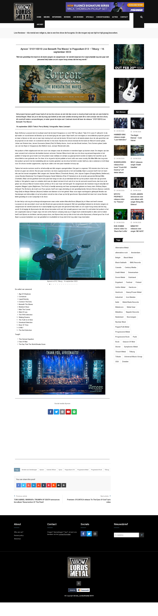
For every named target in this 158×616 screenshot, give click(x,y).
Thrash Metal (120, 352)
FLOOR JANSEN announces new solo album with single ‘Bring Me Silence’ (137, 199)
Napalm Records (132, 312)
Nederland (119, 317)
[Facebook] (18, 485)
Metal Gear (131, 307)
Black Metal (128, 258)
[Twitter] (56, 412)
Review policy (19, 535)
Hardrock (119, 292)
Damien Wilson (51, 470)
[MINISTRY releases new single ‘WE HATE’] (137, 214)
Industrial (119, 297)
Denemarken (133, 272)
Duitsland (132, 277)
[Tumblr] (43, 485)
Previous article (21, 496)
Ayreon (42, 470)
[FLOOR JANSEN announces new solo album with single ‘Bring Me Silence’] (137, 182)
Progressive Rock (96, 470)
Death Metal (120, 272)
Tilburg (107, 470)
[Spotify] (74, 412)
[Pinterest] (48, 485)
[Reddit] (53, 485)
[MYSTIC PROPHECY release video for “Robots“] (120, 182)
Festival (129, 282)
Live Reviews (78, 17)
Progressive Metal (82, 470)
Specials (90, 17)
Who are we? (18, 532)
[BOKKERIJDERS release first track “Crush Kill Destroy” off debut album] (120, 150)
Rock (117, 342)
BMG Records (135, 262)
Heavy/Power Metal (133, 292)
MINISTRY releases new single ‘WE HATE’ (137, 228)
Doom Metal (120, 277)
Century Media (130, 267)
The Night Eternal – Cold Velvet (136, 138)
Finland (138, 282)
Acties (115, 17)
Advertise (17, 539)
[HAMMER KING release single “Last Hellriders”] (120, 123)
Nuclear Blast (120, 322)
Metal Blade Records (131, 302)
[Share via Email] (59, 485)
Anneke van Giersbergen (29, 470)
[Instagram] (95, 533)
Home (39, 17)
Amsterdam (135, 253)
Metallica (119, 312)
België (117, 258)
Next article (105, 496)
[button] (49, 284)
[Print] (63, 485)
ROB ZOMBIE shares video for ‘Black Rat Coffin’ (120, 228)
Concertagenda (103, 17)
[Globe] (62, 412)
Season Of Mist (129, 342)
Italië (117, 302)
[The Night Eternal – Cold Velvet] (137, 123)
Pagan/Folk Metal (122, 327)
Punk (135, 337)
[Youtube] (68, 412)
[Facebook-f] (50, 412)
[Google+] (28, 485)
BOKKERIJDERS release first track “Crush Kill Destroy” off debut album (120, 167)
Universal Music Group (133, 357)
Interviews (56, 17)
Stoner (118, 347)
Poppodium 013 (70, 470)
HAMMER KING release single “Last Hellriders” (120, 137)
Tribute (118, 357)
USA (117, 362)
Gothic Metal (120, 287)
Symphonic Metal (131, 347)
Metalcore (119, 307)
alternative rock (121, 253)
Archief (40, 24)
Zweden (125, 362)
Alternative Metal (122, 248)
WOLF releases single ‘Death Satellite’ (137, 164)
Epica (60, 470)
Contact (124, 17)
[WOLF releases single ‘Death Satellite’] (137, 150)
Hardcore (132, 287)
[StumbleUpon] (38, 485)
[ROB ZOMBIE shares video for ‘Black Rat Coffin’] (120, 214)
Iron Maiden (130, 297)
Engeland (119, 282)
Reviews (67, 17)
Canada (118, 267)
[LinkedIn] (33, 485)
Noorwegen (131, 317)
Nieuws (47, 17)
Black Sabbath (121, 262)
